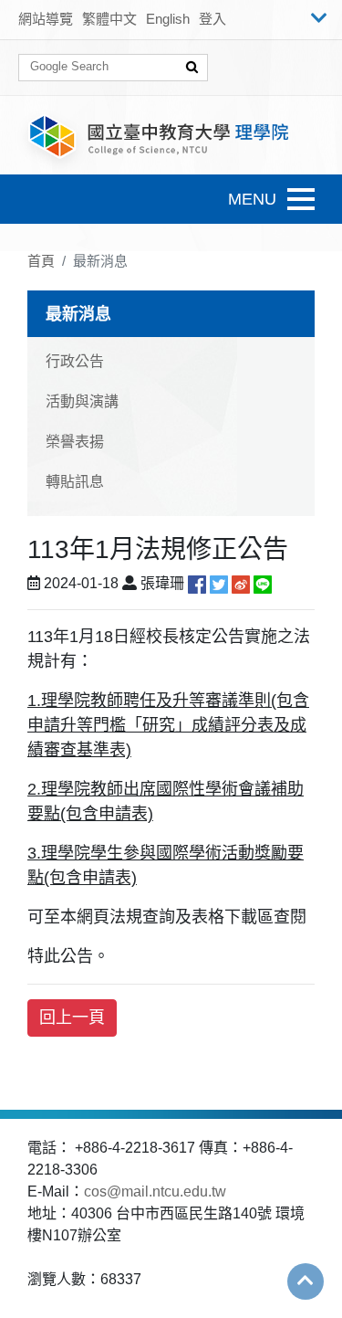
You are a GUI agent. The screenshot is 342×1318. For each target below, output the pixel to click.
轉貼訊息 (75, 482)
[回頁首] (305, 1281)
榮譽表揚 (75, 441)
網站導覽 (45, 18)
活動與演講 (82, 401)
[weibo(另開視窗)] (241, 583)
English (168, 18)
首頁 (41, 261)
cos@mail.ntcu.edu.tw (155, 1191)
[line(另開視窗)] (263, 583)
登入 (212, 18)
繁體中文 (109, 18)
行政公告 (75, 361)
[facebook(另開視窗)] (197, 583)
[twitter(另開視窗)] (219, 583)
